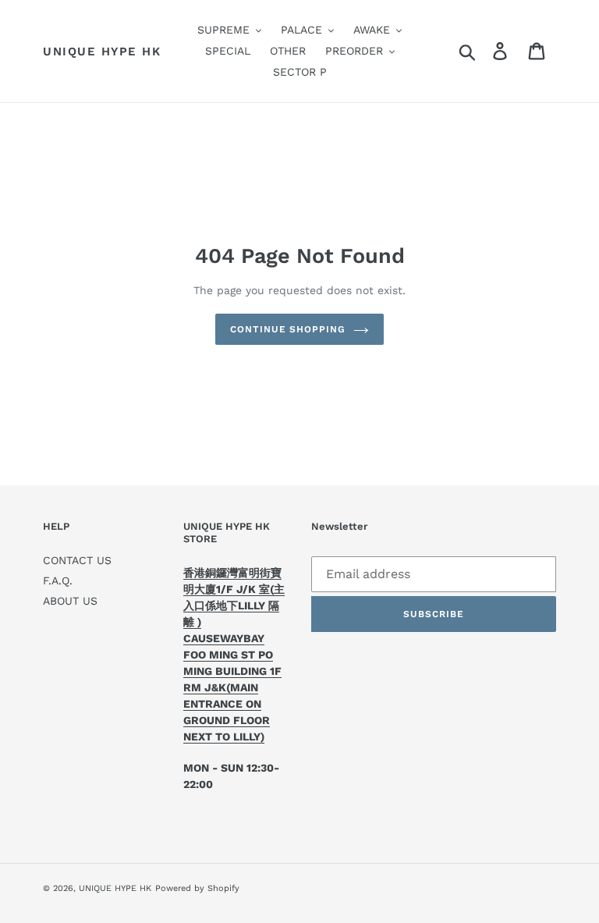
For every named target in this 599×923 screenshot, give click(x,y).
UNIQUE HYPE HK (102, 51)
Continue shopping (288, 329)
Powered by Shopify (197, 888)
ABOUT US (70, 601)
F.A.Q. (58, 580)
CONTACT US (77, 560)
